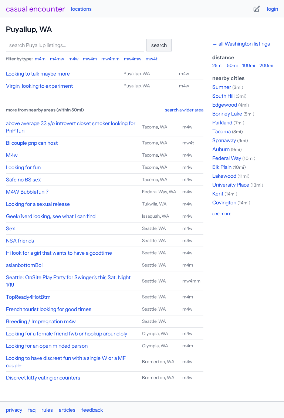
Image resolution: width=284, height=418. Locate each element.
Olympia (150, 333)
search (159, 45)
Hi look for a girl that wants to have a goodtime (59, 253)
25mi (217, 65)
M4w (12, 155)
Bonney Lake (227, 113)
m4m (40, 58)
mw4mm (110, 58)
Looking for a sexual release (38, 204)
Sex (10, 228)
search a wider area (184, 110)
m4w (73, 58)
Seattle (149, 228)
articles (67, 410)
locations (81, 9)
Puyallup (132, 73)
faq (32, 410)
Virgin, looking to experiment (39, 86)
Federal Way (154, 191)
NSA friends (20, 240)
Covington (224, 202)
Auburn (221, 149)
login (272, 9)
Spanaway (224, 140)
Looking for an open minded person (47, 345)
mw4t (152, 58)
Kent (217, 193)
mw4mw (132, 58)
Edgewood (224, 104)
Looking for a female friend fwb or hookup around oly (66, 333)
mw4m (90, 58)
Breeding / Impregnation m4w (41, 321)
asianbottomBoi (24, 265)
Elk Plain (221, 167)
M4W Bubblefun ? (27, 191)
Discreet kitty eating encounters (43, 377)
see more (221, 213)
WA (146, 73)
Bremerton (153, 361)
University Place (230, 184)
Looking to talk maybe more (38, 73)
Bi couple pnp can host (32, 143)
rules (47, 410)
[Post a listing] (257, 9)
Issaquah (151, 216)
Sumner (221, 87)
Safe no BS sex (23, 179)
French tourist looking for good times (48, 309)
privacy (14, 410)
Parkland (222, 122)
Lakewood (224, 176)
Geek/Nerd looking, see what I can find (50, 216)
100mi (248, 65)
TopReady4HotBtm (28, 297)
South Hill (223, 96)
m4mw (57, 58)
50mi (232, 65)
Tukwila (149, 204)
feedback (92, 410)
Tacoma (150, 127)
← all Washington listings (241, 43)
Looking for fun (23, 167)
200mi (266, 65)
